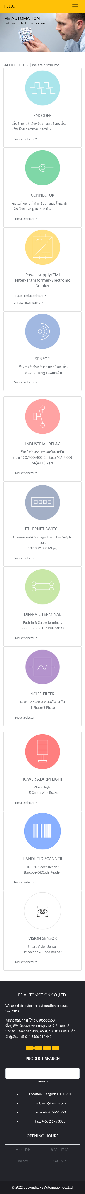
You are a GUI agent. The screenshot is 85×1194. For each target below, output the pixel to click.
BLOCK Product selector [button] (29, 296)
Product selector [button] (24, 139)
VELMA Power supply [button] (27, 303)
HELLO (9, 6)
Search (43, 1081)
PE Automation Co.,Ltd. (56, 1187)
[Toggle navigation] (75, 6)
